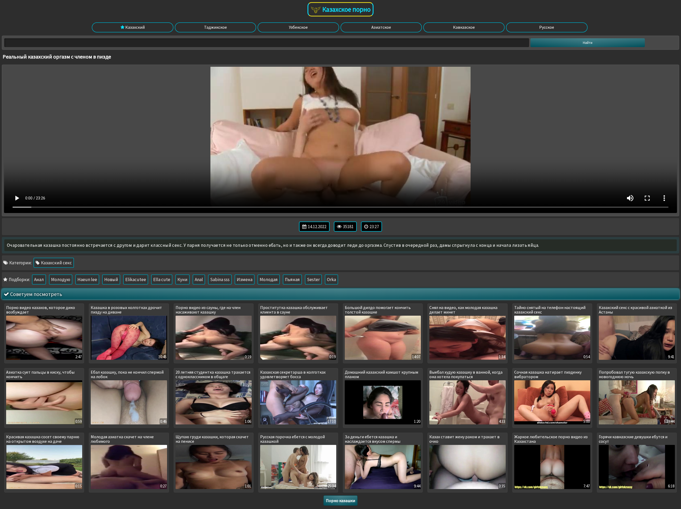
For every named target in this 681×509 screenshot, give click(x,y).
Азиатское (381, 27)
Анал (39, 279)
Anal (199, 279)
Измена (244, 279)
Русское (546, 27)
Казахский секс (56, 263)
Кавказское (464, 27)
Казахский (134, 27)
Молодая (269, 279)
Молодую (60, 279)
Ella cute (161, 279)
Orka (331, 279)
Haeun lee (87, 279)
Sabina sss (220, 279)
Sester (313, 279)
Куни (182, 279)
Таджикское (215, 27)
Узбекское (298, 27)
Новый (111, 279)
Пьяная (292, 279)
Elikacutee (135, 279)
